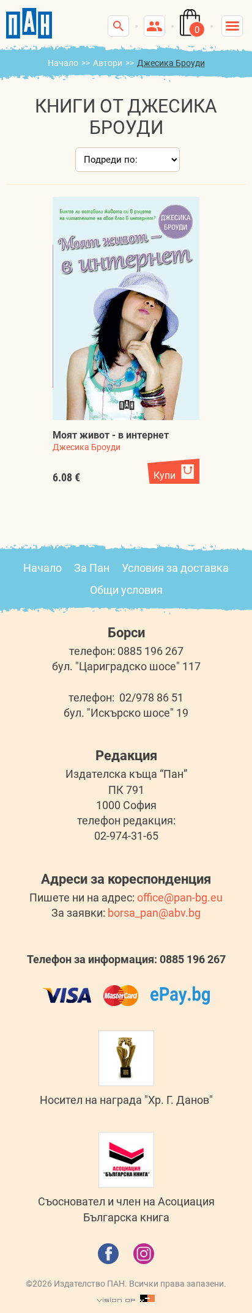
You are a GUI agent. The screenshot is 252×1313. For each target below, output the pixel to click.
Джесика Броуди (86, 447)
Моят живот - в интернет (111, 435)
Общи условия (126, 589)
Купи (165, 475)
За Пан (91, 567)
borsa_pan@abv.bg (154, 912)
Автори (107, 63)
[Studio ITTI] (126, 1299)
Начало (63, 63)
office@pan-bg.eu (180, 897)
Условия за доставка (175, 567)
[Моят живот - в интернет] (126, 308)
